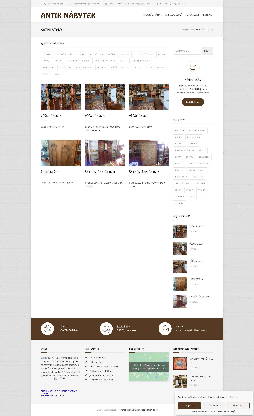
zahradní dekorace (155, 67)
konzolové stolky (143, 54)
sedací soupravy (84, 67)
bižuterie (47, 54)
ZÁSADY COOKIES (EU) (52, 395)
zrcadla (57, 74)
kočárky (112, 54)
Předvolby (238, 405)
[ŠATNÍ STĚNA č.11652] (149, 153)
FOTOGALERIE (192, 14)
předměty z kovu (141, 61)
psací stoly (49, 67)
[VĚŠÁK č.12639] (105, 97)
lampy (46, 61)
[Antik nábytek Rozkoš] (68, 14)
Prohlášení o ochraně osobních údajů (220, 411)
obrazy (86, 61)
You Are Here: (188, 29)
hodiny (81, 54)
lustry (57, 61)
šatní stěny (65, 67)
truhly (137, 67)
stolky (125, 67)
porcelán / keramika (104, 61)
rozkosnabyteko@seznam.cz (191, 330)
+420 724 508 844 (55, 3)
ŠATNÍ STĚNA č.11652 (144, 172)
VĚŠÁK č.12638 (139, 116)
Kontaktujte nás (193, 102)
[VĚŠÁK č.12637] (61, 97)
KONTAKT (208, 14)
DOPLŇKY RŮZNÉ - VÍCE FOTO (201, 360)
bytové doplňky (65, 54)
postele (124, 61)
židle (45, 74)
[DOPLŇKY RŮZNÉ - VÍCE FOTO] (180, 363)
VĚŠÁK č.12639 (95, 116)
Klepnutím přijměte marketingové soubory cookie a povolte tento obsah (149, 367)
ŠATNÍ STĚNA (50, 171)
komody (125, 54)
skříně (114, 67)
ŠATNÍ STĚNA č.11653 (100, 172)
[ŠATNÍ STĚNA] (61, 153)
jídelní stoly (96, 54)
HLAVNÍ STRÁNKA (152, 14)
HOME (197, 29)
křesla (161, 54)
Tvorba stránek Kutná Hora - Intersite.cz (138, 409)
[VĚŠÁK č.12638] (149, 97)
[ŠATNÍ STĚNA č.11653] (105, 153)
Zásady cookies (197, 411)
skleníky (101, 67)
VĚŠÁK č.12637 (51, 116)
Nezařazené (71, 61)
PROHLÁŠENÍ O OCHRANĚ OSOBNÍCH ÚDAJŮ (59, 392)
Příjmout (190, 405)
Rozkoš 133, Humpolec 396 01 (173, 3)
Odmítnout (214, 405)
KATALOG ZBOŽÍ (173, 14)
